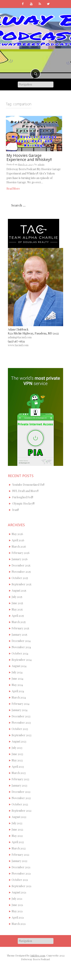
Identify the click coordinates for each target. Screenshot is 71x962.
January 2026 (20, 559)
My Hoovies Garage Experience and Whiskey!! (29, 157)
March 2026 (19, 546)
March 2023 (19, 773)
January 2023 (19, 785)
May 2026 (17, 534)
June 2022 (17, 829)
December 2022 (21, 792)
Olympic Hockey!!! (23, 503)
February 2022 (20, 854)
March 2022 (19, 848)
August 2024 (19, 666)
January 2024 (19, 710)
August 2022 (19, 817)
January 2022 (19, 861)
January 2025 (19, 634)
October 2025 (20, 578)
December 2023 (21, 716)
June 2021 (17, 905)
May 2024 (17, 685)
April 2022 (18, 842)
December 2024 (21, 641)
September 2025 (21, 584)
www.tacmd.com (18, 345)
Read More (13, 188)
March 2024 (19, 697)
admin (41, 164)
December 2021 (21, 867)
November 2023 (21, 722)
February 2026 (21, 553)
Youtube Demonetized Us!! (28, 485)
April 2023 (18, 766)
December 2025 (21, 565)
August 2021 (19, 892)
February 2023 (20, 779)
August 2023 (19, 741)
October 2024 (20, 653)
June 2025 (17, 603)
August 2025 (19, 590)
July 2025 (17, 597)
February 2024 (20, 704)
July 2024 (17, 672)
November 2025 (21, 572)
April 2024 (18, 691)
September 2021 (21, 886)
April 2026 (18, 540)
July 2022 (17, 823)
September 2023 (21, 735)
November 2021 (21, 873)
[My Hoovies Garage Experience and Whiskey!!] (34, 133)
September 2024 (22, 660)
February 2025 (20, 628)
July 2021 (17, 898)
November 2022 (21, 798)
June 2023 (17, 754)
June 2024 (17, 678)
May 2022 (17, 836)
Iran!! (15, 510)
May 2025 (17, 609)
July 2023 (17, 748)
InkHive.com (37, 955)
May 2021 (17, 911)
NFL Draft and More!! (25, 491)
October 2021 (20, 880)
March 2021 (19, 924)
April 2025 (18, 616)
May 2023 (17, 760)
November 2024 (21, 647)
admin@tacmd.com (20, 337)
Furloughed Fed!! (22, 497)
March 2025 (19, 622)
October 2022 (20, 804)
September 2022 (21, 810)
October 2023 (20, 729)
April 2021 (18, 917)
